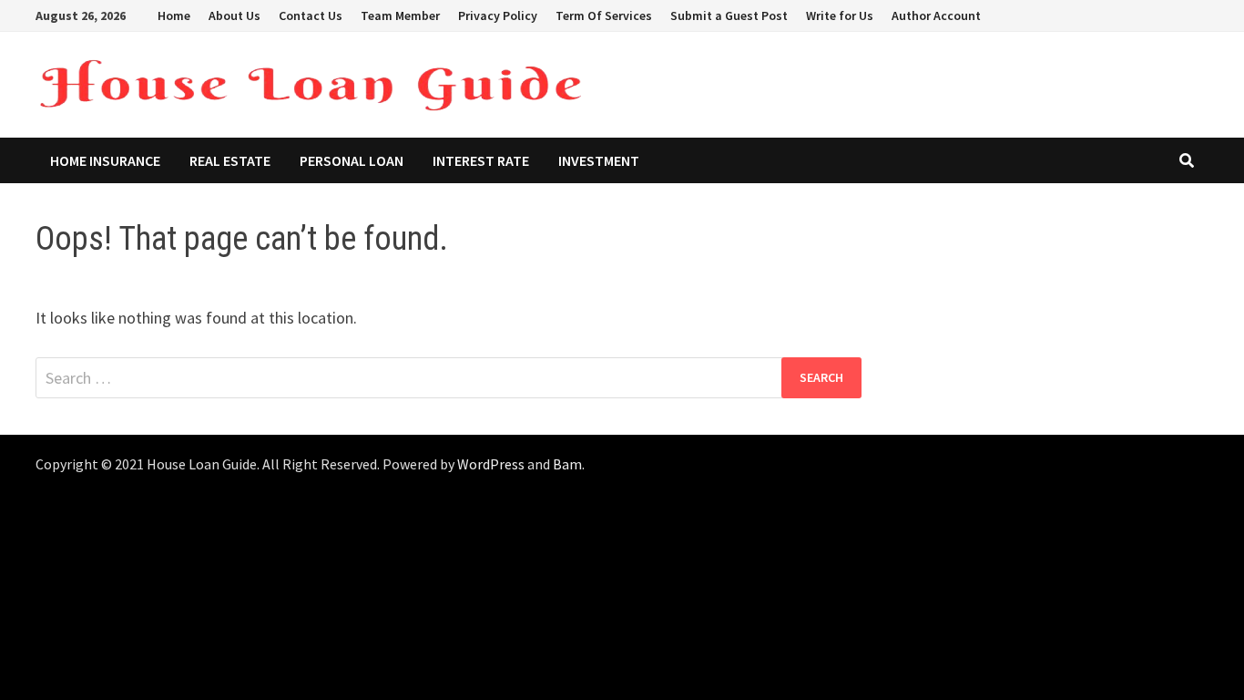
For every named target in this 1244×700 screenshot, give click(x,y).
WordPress (491, 464)
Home (174, 15)
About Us (234, 15)
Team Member (400, 15)
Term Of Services (604, 15)
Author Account (936, 15)
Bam (567, 464)
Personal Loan (351, 160)
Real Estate (229, 160)
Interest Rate (481, 160)
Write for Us (839, 15)
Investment (598, 160)
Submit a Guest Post (729, 15)
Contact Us (310, 15)
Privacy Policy (497, 15)
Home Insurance (105, 160)
